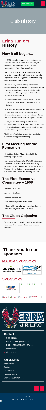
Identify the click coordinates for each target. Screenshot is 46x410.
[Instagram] (42, 388)
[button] (43, 3)
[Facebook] (36, 388)
